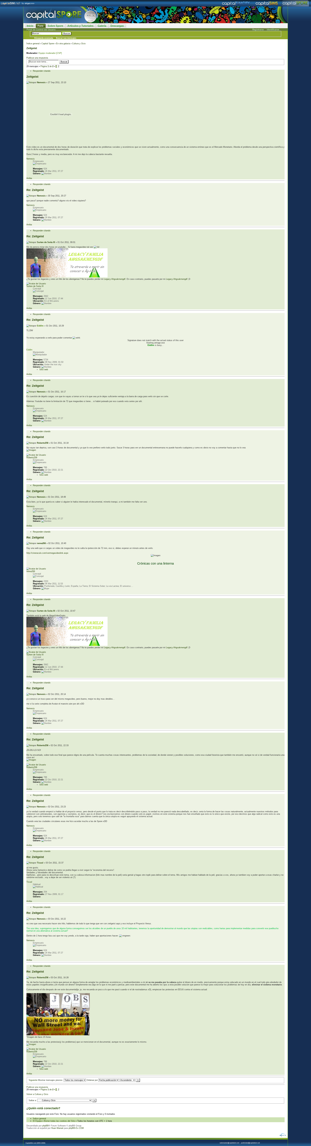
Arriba (29, 178)
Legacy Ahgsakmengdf (114, 279)
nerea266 (41, 543)
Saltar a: (33, 1100)
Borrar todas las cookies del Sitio (59, 1121)
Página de (46, 66)
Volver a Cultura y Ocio (37, 1094)
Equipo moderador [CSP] (50, 53)
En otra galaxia (63, 43)
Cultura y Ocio (79, 43)
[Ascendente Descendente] (130, 1080)
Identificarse (273, 29)
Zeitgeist (31, 48)
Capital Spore (47, 43)
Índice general (33, 43)
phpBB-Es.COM (76, 1128)
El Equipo (37, 1121)
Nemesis (41, 82)
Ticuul (40, 863)
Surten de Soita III (46, 242)
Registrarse (258, 29)
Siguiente (33, 1080)
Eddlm (40, 326)
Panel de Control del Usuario (41, 29)
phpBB (45, 1125)
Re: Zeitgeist (35, 190)
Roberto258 (42, 443)
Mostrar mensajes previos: (51, 1080)
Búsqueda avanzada (43, 38)
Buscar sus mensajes (66, 38)
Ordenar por (92, 1080)
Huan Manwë (57, 1128)
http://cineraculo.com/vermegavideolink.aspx (47, 553)
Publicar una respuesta (37, 58)
